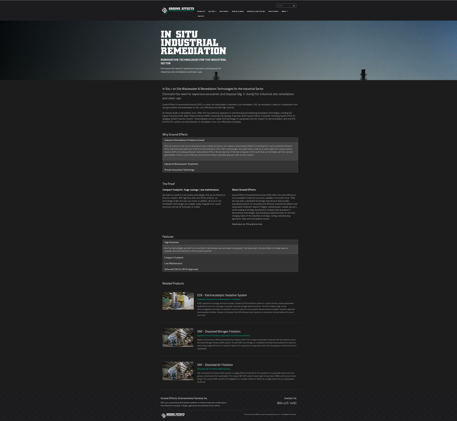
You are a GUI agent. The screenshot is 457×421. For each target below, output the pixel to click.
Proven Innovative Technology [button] (179, 170)
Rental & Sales (238, 11)
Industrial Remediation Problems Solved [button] (184, 140)
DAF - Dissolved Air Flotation (215, 364)
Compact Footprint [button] (173, 257)
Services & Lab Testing (256, 11)
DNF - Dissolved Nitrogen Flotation (219, 331)
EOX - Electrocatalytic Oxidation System (222, 295)
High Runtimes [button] (171, 242)
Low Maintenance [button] (173, 263)
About (284, 11)
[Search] (294, 6)
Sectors (211, 11)
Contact (201, 16)
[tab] (230, 140)
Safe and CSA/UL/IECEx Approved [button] (181, 269)
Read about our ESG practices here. (247, 224)
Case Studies (273, 11)
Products (201, 11)
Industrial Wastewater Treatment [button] (181, 164)
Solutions (223, 11)
